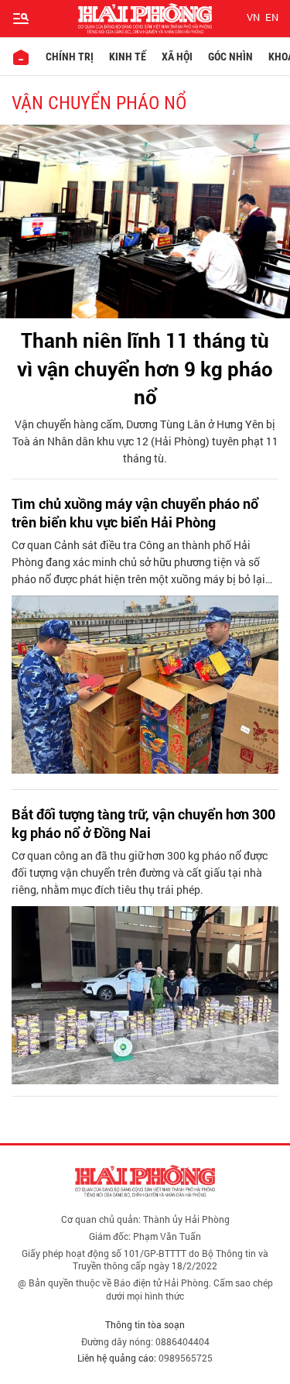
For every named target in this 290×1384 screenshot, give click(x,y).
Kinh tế (127, 56)
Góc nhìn (230, 56)
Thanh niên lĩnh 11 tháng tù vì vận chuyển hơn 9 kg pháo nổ (145, 368)
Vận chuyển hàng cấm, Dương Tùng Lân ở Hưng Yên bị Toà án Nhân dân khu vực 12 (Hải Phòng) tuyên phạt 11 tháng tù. (145, 441)
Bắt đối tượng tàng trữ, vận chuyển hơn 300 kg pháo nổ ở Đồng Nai (143, 823)
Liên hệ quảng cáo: (116, 1357)
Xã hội (177, 56)
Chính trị (70, 56)
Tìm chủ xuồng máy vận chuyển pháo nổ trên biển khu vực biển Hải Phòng (135, 513)
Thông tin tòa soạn (145, 1324)
